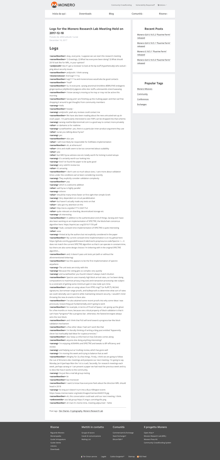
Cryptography (76, 411)
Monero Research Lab (93, 411)
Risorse (163, 14)
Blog (111, 14)
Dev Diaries (64, 411)
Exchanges (142, 104)
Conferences (143, 99)
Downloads (85, 14)
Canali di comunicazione (91, 436)
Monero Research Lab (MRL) (155, 436)
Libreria (53, 446)
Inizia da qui (58, 14)
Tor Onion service (90, 456)
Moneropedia (55, 436)
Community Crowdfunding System (157, 442)
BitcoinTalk (117, 439)
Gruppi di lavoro (88, 433)
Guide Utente (55, 442)
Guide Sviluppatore (58, 439)
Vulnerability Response (144, 5)
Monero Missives (144, 89)
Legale (103, 456)
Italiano (163, 5)
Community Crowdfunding (121, 5)
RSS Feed (142, 456)
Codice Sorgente (116, 456)
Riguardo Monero (57, 433)
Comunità (137, 14)
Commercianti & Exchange (123, 433)
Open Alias (148, 433)
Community (142, 94)
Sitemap (131, 456)
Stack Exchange (119, 436)
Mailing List (86, 439)
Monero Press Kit (150, 439)
